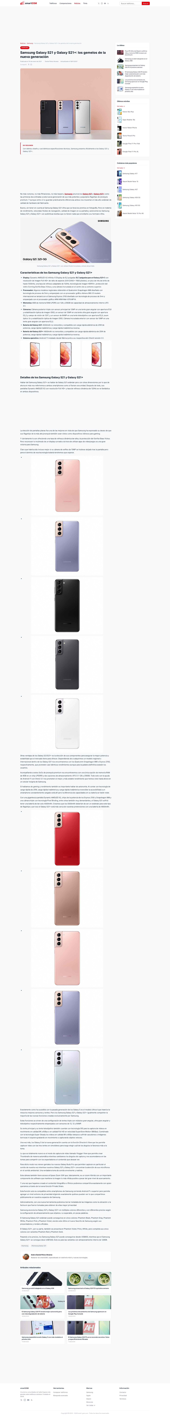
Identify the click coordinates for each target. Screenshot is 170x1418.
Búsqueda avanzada (60, 1395)
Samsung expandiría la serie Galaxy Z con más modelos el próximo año (134, 89)
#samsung (25, 1246)
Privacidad (123, 1395)
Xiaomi (88, 1399)
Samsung (30, 43)
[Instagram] (102, 3)
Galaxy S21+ (99, 194)
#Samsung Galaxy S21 (39, 1246)
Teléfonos (53, 3)
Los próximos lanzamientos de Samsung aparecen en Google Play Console (136, 82)
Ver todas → (90, 1405)
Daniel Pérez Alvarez (52, 61)
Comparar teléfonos (60, 1392)
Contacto (122, 1392)
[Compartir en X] (28, 64)
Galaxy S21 (87, 194)
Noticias (77, 3)
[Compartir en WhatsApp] (31, 64)
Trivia (85, 3)
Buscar (145, 3)
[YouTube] (105, 3)
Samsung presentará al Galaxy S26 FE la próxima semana (135, 66)
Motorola (89, 1402)
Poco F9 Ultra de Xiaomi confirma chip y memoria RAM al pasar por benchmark (136, 53)
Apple (88, 1395)
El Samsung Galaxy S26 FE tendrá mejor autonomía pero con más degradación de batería (136, 74)
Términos (122, 1399)
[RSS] (108, 3)
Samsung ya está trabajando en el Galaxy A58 (136, 60)
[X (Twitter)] (99, 3)
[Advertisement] (65, 173)
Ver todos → (121, 106)
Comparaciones (65, 3)
